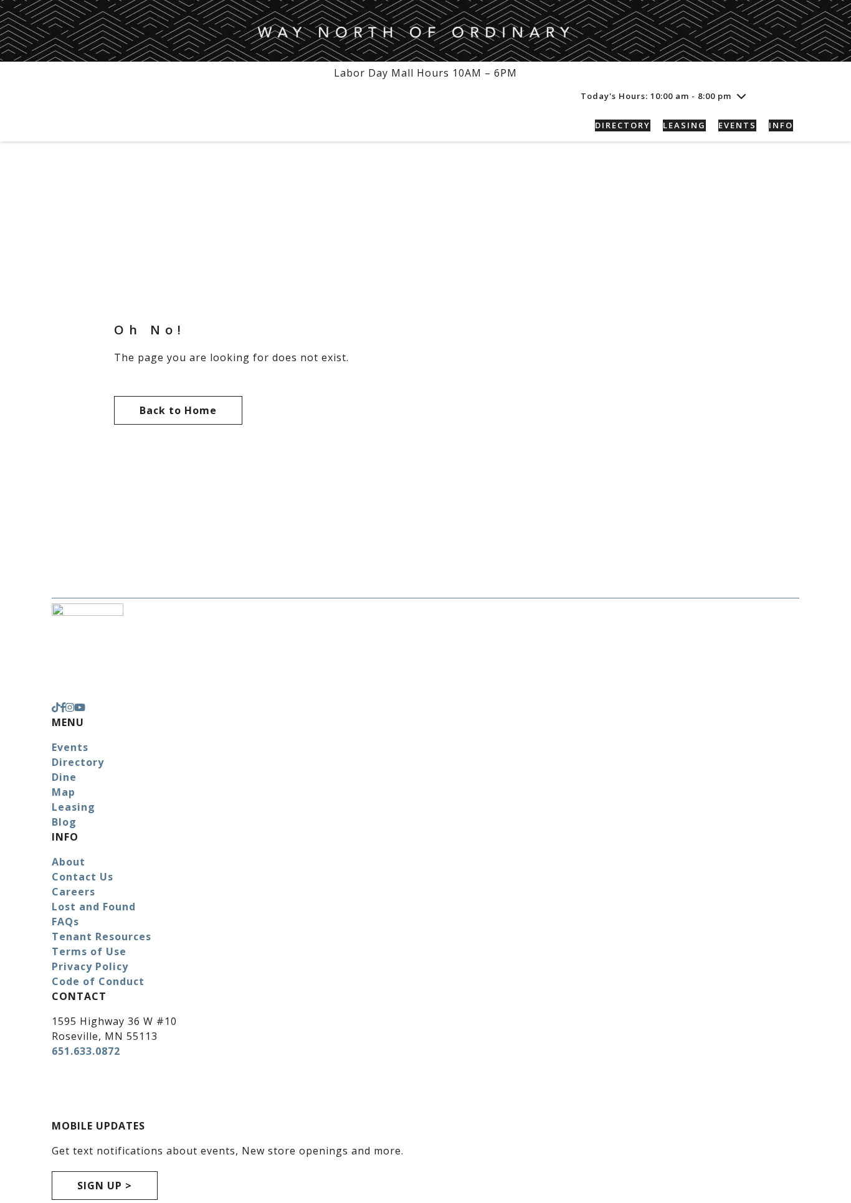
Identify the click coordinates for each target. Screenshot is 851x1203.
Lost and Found (94, 906)
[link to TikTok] (56, 707)
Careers (73, 892)
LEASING (684, 125)
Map (63, 792)
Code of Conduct (98, 981)
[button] (785, 95)
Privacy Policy (90, 966)
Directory (78, 762)
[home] (139, 125)
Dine (64, 777)
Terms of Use (89, 951)
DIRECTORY (622, 125)
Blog (64, 822)
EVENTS (737, 125)
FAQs (65, 921)
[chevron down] (741, 96)
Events (70, 747)
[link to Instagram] (69, 707)
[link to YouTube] (79, 707)
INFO (781, 125)
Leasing (73, 807)
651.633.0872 (86, 1051)
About (68, 862)
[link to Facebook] (62, 707)
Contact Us (82, 877)
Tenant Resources (101, 936)
